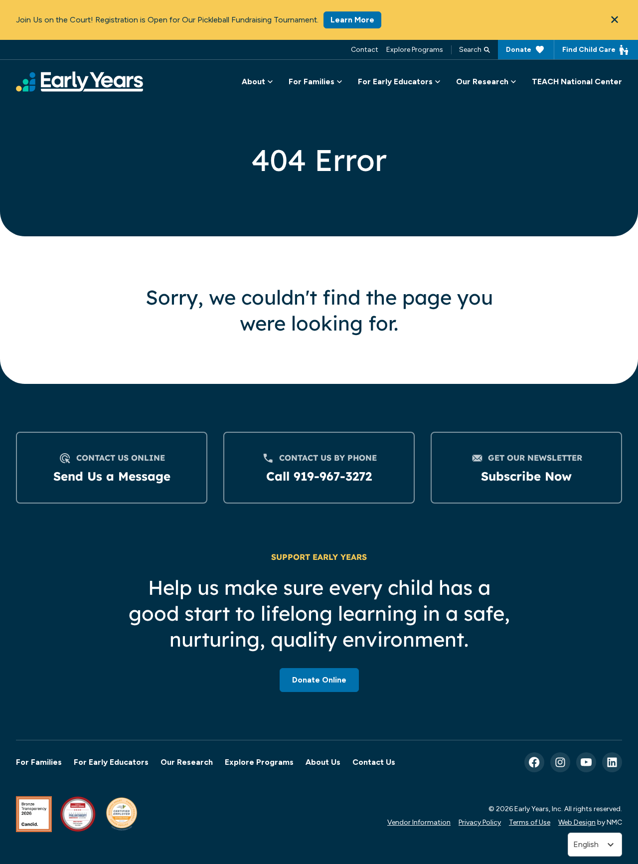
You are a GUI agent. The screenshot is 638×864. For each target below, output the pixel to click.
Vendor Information (419, 822)
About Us (323, 762)
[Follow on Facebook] (534, 762)
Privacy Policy (480, 822)
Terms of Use (529, 822)
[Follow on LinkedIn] (612, 762)
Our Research (186, 762)
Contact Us (373, 762)
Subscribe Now (526, 476)
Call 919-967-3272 (319, 476)
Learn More (352, 19)
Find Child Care (589, 49)
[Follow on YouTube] (586, 762)
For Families (39, 762)
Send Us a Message (111, 476)
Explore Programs (414, 49)
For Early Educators (111, 762)
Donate (518, 49)
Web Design (577, 822)
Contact (364, 49)
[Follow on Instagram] (560, 762)
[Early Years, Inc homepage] (79, 81)
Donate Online (319, 680)
